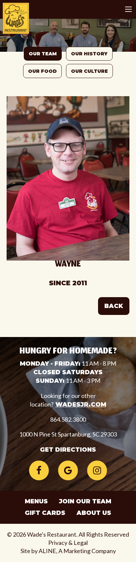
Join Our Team (85, 501)
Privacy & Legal (68, 542)
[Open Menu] (128, 9)
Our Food (42, 71)
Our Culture (89, 71)
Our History (89, 54)
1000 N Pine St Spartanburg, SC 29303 (68, 434)
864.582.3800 (68, 419)
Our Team (43, 54)
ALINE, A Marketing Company (77, 550)
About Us (94, 513)
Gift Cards (45, 513)
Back (113, 306)
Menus (36, 501)
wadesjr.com (80, 404)
